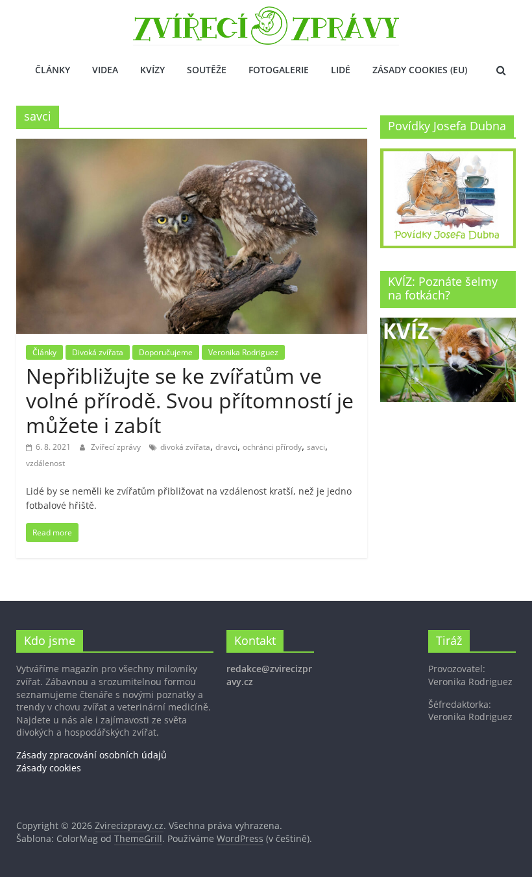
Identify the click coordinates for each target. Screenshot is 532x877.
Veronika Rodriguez (243, 352)
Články (52, 70)
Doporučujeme (166, 352)
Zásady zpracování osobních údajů (91, 755)
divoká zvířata (185, 446)
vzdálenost (45, 463)
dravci (226, 446)
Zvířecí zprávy (117, 446)
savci (316, 446)
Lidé (340, 70)
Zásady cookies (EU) (419, 70)
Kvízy (152, 70)
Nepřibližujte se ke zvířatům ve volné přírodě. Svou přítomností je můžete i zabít (190, 400)
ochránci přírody (272, 446)
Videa (105, 70)
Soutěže (206, 70)
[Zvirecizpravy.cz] (266, 14)
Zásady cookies (48, 768)
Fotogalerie (278, 70)
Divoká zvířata (97, 352)
